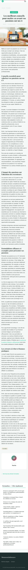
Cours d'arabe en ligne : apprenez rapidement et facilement (11, 507)
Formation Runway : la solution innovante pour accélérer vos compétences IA (13, 512)
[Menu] (25, 1)
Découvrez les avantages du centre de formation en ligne (12, 502)
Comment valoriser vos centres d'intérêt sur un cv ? (13, 537)
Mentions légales (5, 561)
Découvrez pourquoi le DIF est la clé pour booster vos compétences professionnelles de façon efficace (13, 492)
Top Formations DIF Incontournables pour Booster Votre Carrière (13, 526)
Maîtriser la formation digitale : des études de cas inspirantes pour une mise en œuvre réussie (14, 532)
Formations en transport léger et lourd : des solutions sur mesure (13, 497)
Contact (13, 561)
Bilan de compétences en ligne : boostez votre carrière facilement (13, 517)
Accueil (3, 8)
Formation (8, 8)
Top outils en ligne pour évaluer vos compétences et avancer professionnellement (12, 543)
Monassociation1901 (8, 557)
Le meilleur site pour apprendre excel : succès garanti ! (13, 521)
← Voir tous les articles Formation (10, 473)
